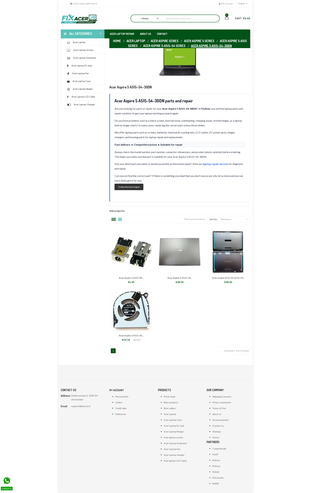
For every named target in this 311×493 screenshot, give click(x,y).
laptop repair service (216, 163)
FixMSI (215, 483)
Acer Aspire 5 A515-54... (179, 277)
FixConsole (218, 477)
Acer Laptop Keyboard (175, 443)
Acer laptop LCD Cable (175, 460)
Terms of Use (219, 408)
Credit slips (121, 408)
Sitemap (216, 431)
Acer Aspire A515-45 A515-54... (228, 277)
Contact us (218, 425)
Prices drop (169, 396)
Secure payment (220, 419)
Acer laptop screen (173, 437)
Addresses (120, 414)
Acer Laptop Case (173, 419)
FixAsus (216, 466)
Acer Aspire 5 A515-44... (131, 277)
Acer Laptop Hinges (174, 431)
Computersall (219, 448)
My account (116, 390)
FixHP (215, 454)
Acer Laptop (170, 414)
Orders (118, 402)
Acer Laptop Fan (172, 449)
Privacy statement (221, 402)
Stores (215, 437)
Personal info (121, 396)
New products (171, 402)
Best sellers (170, 408)
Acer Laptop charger (174, 454)
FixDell (215, 471)
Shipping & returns (221, 396)
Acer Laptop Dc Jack (174, 425)
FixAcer (216, 460)
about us (216, 414)
